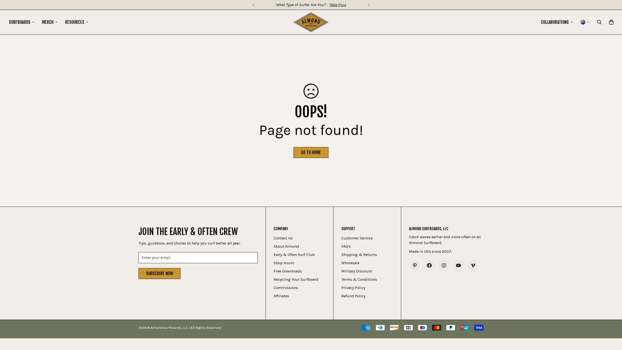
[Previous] (253, 5)
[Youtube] (458, 265)
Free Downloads (288, 271)
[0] (611, 22)
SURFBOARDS (19, 22)
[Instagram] (444, 265)
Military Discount (356, 271)
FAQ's (346, 246)
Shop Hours (284, 263)
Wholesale (350, 263)
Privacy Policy (353, 287)
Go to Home (311, 152)
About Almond (286, 246)
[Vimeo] (473, 265)
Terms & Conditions (359, 279)
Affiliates (281, 296)
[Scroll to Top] (612, 323)
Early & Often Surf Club (294, 254)
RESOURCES (74, 22)
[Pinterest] (415, 265)
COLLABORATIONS (555, 22)
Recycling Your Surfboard (296, 279)
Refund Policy (353, 296)
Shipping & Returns (359, 254)
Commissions (286, 287)
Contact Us (283, 238)
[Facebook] (429, 265)
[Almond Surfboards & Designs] (311, 22)
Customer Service (356, 238)
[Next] (368, 5)
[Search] (599, 22)
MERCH (47, 22)
